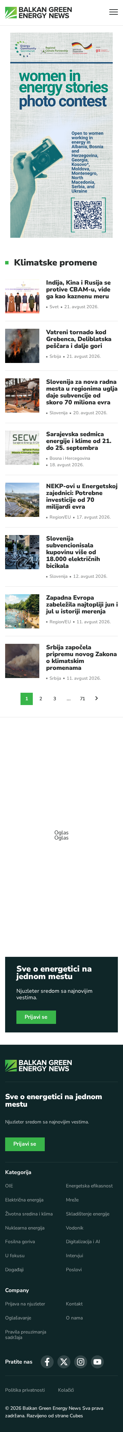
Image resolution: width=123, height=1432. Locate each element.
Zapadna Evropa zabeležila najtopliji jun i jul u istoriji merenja (82, 604)
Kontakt (74, 1304)
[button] (113, 12)
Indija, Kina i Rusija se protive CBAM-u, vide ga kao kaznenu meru (78, 289)
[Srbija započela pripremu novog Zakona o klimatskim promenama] (22, 661)
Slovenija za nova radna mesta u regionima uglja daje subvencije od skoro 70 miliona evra (82, 392)
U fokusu (15, 1256)
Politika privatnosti (25, 1390)
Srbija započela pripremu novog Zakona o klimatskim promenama (81, 657)
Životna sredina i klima (29, 1214)
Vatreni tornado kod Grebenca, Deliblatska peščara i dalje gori (78, 339)
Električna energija (24, 1200)
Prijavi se (36, 1017)
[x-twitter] (63, 1361)
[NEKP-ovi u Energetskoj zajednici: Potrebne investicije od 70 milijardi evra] (22, 500)
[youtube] (97, 1361)
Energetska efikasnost (89, 1186)
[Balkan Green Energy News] (38, 12)
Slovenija (59, 413)
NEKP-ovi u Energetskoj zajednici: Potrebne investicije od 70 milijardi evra (82, 496)
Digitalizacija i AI (83, 1242)
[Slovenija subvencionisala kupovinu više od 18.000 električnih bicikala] (22, 552)
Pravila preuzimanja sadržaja (25, 1334)
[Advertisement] (61, 832)
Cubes (76, 1416)
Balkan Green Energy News (52, 1408)
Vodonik (74, 1228)
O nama (74, 1318)
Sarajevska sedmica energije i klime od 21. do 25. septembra (78, 441)
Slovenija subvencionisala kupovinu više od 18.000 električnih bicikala (73, 552)
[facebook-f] (47, 1361)
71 (82, 698)
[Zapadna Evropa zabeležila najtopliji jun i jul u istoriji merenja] (22, 611)
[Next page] (96, 699)
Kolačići (66, 1390)
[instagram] (80, 1361)
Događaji (14, 1270)
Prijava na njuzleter (25, 1304)
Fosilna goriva (20, 1242)
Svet (54, 307)
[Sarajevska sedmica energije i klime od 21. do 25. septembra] (22, 448)
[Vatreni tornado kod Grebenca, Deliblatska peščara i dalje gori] (22, 346)
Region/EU (60, 517)
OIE (9, 1186)
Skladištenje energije (87, 1214)
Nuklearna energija (24, 1228)
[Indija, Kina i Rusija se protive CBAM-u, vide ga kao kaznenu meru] (22, 296)
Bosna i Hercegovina (70, 458)
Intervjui (74, 1256)
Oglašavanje (18, 1318)
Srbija (55, 356)
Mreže (72, 1200)
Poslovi (74, 1270)
